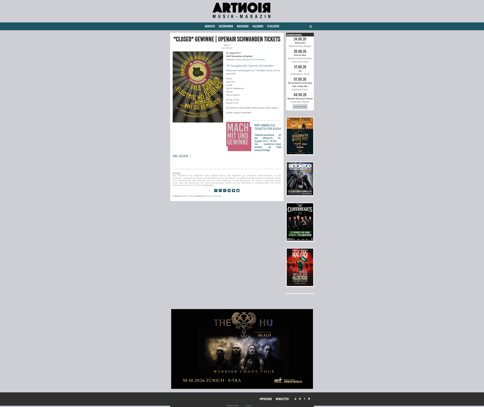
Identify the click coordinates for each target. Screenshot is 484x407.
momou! (255, 405)
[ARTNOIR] (242, 19)
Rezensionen (226, 26)
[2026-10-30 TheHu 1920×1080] (242, 388)
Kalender (258, 26)
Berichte (210, 26)
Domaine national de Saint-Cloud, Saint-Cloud (300, 56)
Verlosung (191, 196)
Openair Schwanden (213, 196)
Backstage (243, 26)
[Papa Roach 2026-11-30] (300, 285)
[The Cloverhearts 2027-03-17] (300, 240)
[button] (215, 190)
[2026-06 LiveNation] (300, 153)
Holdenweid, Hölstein (300, 98)
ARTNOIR (242, 405)
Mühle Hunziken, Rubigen (300, 42)
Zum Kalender (300, 106)
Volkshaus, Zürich (300, 84)
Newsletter (282, 399)
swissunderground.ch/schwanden (250, 59)
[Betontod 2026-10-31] (300, 194)
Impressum (266, 399)
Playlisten (273, 26)
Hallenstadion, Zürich (300, 70)
